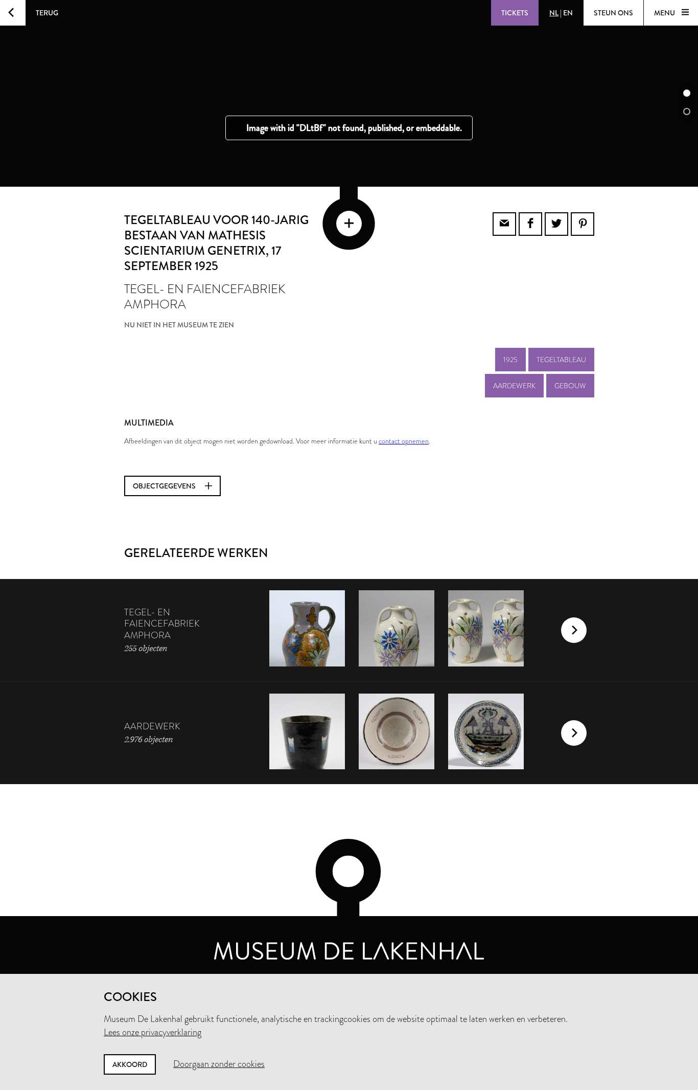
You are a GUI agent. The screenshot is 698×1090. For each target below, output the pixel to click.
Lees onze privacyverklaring (152, 1032)
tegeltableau (561, 359)
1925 (510, 359)
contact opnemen (404, 441)
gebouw (570, 386)
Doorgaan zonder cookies (219, 1064)
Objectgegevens (165, 486)
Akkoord (129, 1064)
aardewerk (514, 386)
